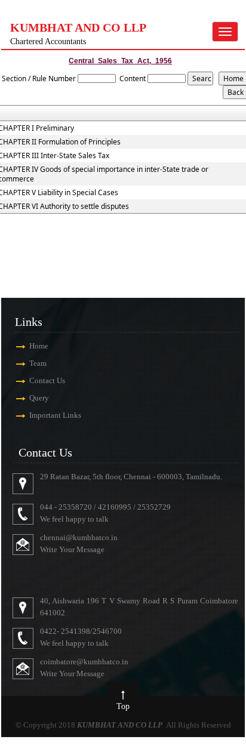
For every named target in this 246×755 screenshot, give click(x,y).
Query (39, 397)
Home (38, 345)
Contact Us (47, 380)
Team (38, 363)
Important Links (55, 415)
